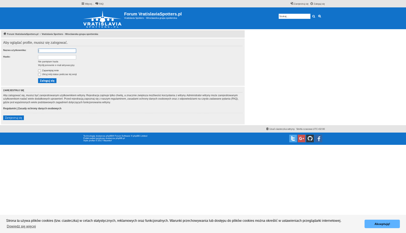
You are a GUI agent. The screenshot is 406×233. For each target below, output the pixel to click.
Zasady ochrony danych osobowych (39, 108)
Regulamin (9, 108)
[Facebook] (318, 138)
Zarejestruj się (13, 117)
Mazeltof (107, 140)
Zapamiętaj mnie (50, 70)
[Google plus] (301, 138)
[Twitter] (293, 138)
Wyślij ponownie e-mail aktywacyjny (56, 65)
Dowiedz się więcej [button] (21, 226)
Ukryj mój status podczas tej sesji (59, 74)
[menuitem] (99, 3)
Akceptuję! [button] (382, 224)
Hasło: (6, 56)
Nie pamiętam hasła (48, 61)
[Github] (310, 138)
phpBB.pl (120, 138)
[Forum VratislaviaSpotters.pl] (102, 18)
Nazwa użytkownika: (14, 50)
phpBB (109, 136)
